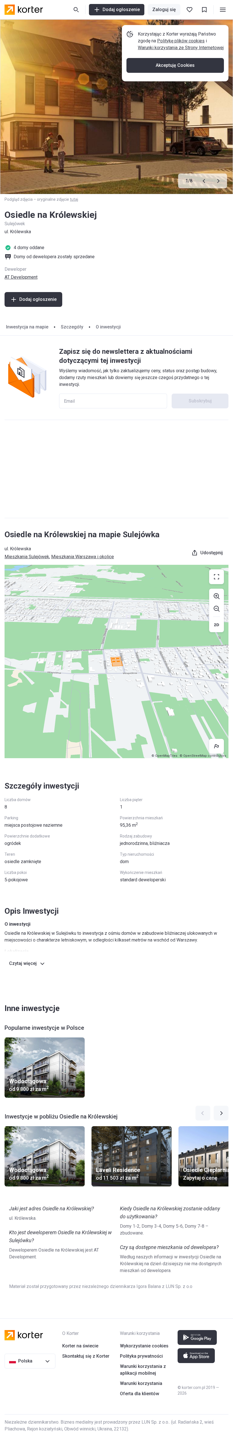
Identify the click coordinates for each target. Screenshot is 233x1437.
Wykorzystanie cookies (144, 1346)
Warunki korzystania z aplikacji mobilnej (143, 1370)
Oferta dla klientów (139, 1393)
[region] (116, 661)
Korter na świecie (80, 1346)
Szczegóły (72, 327)
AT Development (21, 277)
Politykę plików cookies (181, 41)
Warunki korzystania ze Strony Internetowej (181, 47)
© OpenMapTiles (164, 756)
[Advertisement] (116, 469)
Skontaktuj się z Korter (85, 1356)
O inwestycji (108, 327)
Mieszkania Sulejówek (27, 556)
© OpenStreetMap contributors (203, 756)
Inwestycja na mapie (27, 327)
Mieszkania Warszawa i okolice (82, 556)
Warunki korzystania (141, 1383)
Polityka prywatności (141, 1356)
